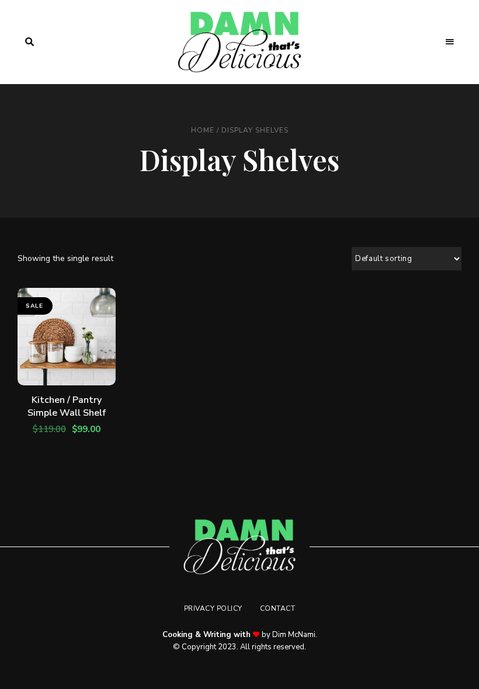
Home (202, 130)
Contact (278, 608)
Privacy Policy (213, 608)
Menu (449, 42)
